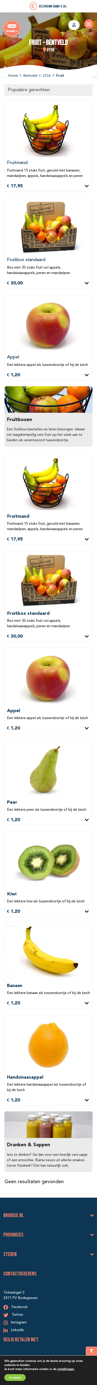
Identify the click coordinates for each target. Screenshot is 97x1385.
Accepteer (15, 1377)
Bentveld (30, 75)
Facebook (19, 1307)
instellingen (65, 1369)
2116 (47, 75)
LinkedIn (17, 1330)
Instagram (18, 1322)
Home (13, 75)
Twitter (17, 1315)
